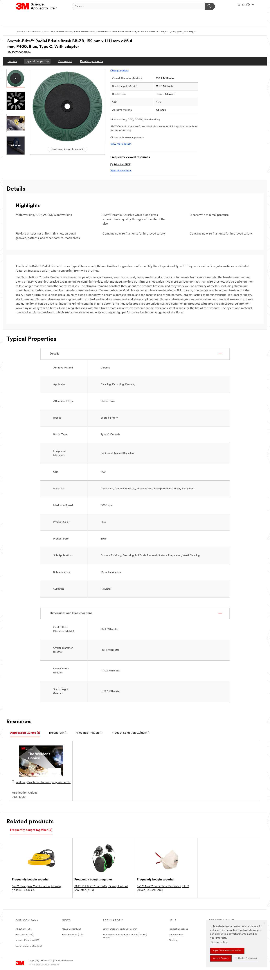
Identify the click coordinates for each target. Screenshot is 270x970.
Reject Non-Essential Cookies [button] (227, 951)
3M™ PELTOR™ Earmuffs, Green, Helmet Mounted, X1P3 (101, 888)
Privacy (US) (46, 961)
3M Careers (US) (24, 934)
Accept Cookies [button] (220, 958)
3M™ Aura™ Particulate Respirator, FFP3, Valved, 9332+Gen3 (163, 888)
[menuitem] (12, 61)
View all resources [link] (120, 170)
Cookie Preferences (64, 961)
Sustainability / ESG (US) (29, 946)
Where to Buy (176, 934)
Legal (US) (34, 961)
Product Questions (178, 929)
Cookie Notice (219, 942)
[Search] (210, 6)
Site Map (173, 940)
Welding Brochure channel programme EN (43, 782)
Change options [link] (119, 70)
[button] (245, 958)
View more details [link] (120, 144)
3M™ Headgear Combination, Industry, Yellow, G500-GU (37, 888)
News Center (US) (71, 929)
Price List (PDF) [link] (122, 164)
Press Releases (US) (72, 934)
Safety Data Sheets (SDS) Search (120, 929)
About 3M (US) (23, 929)
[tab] (25, 733)
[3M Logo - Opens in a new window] (37, 6)
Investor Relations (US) (27, 940)
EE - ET (241, 5)
